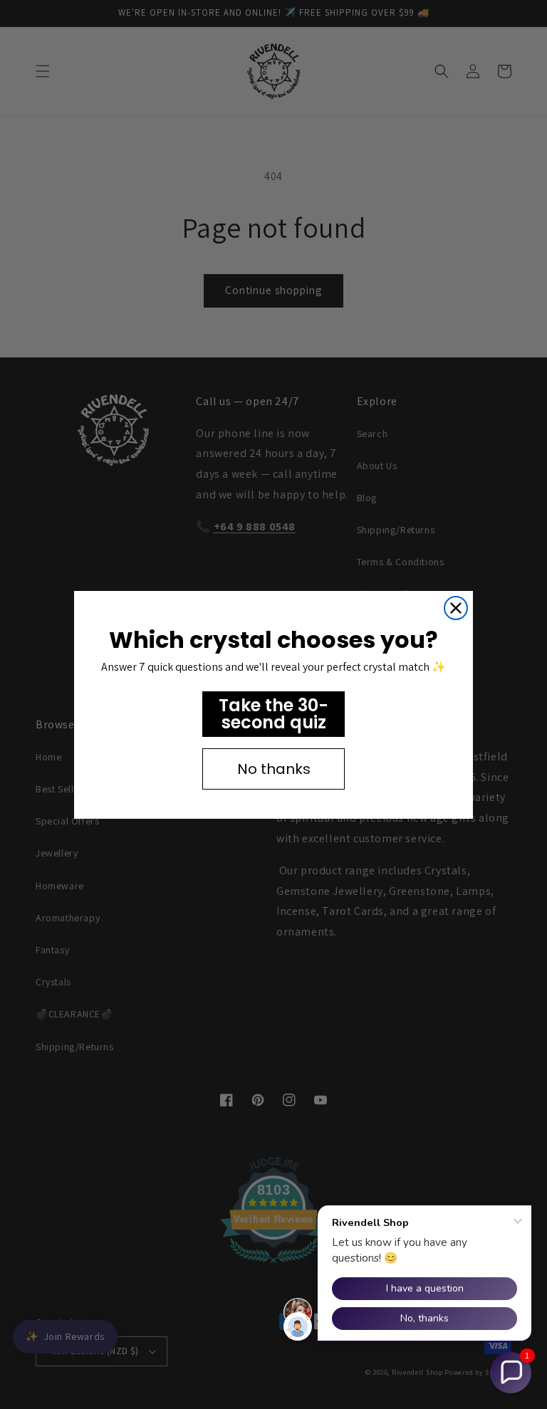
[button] (510, 1372)
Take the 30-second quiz (273, 713)
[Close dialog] (455, 608)
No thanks (274, 769)
